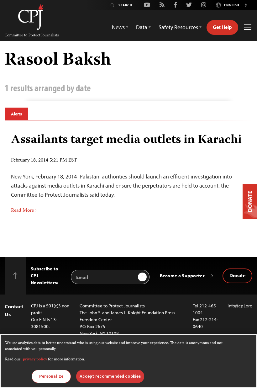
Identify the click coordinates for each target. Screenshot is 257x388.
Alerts (16, 114)
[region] (128, 361)
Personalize (51, 376)
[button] (245, 5)
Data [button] (141, 27)
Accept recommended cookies (110, 376)
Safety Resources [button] (178, 27)
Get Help (222, 27)
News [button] (118, 27)
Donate (237, 275)
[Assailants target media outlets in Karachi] (128, 171)
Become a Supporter (182, 276)
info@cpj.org (240, 306)
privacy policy (35, 359)
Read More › (24, 211)
